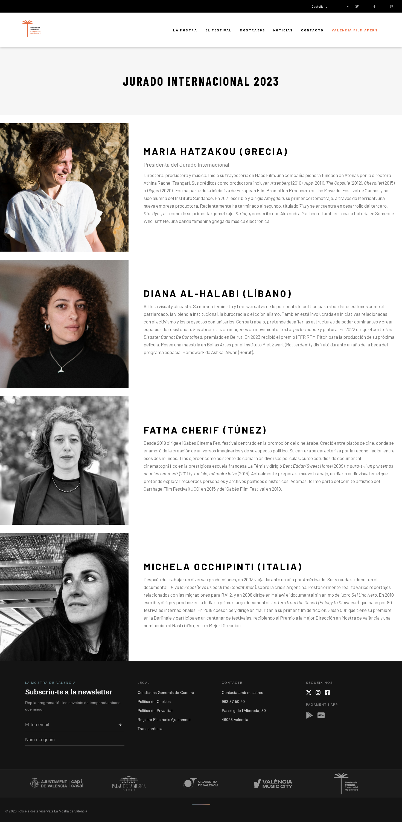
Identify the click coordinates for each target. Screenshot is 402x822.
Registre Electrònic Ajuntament (164, 719)
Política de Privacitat (155, 710)
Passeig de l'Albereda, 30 (244, 710)
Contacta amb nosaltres (242, 692)
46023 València (235, 719)
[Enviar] (120, 724)
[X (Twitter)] (308, 692)
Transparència (150, 728)
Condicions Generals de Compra (166, 692)
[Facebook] (327, 692)
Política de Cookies (154, 701)
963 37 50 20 (233, 701)
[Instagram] (318, 692)
